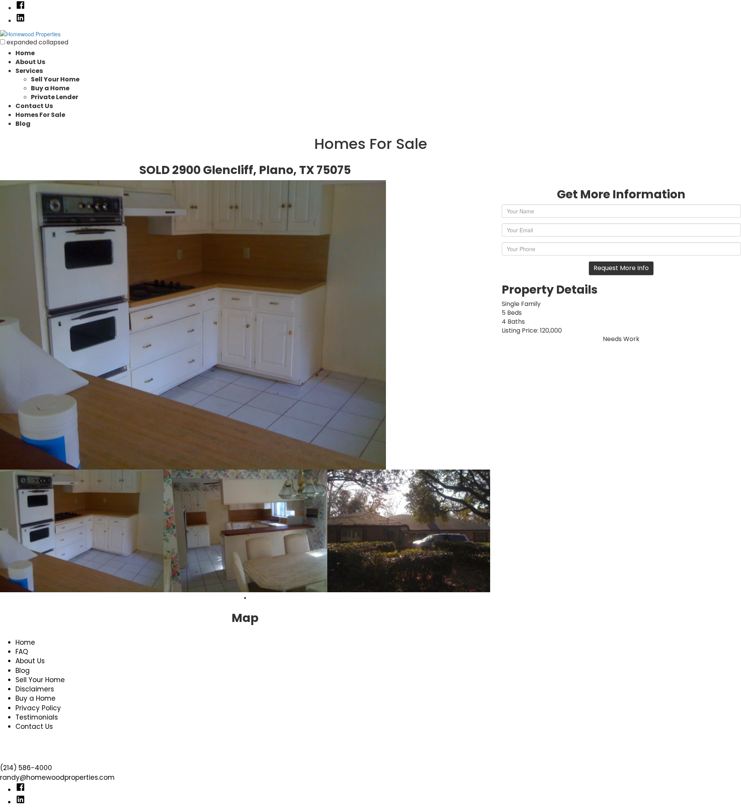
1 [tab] (245, 598)
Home (25, 53)
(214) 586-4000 (26, 767)
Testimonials (36, 717)
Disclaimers (34, 689)
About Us (30, 61)
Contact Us (34, 105)
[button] (2, 41)
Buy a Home (50, 88)
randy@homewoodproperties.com (57, 777)
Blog (22, 123)
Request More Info (621, 268)
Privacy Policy (38, 708)
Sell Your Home (55, 79)
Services (29, 70)
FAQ (21, 651)
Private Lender (54, 97)
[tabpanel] (82, 531)
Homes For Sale (40, 114)
